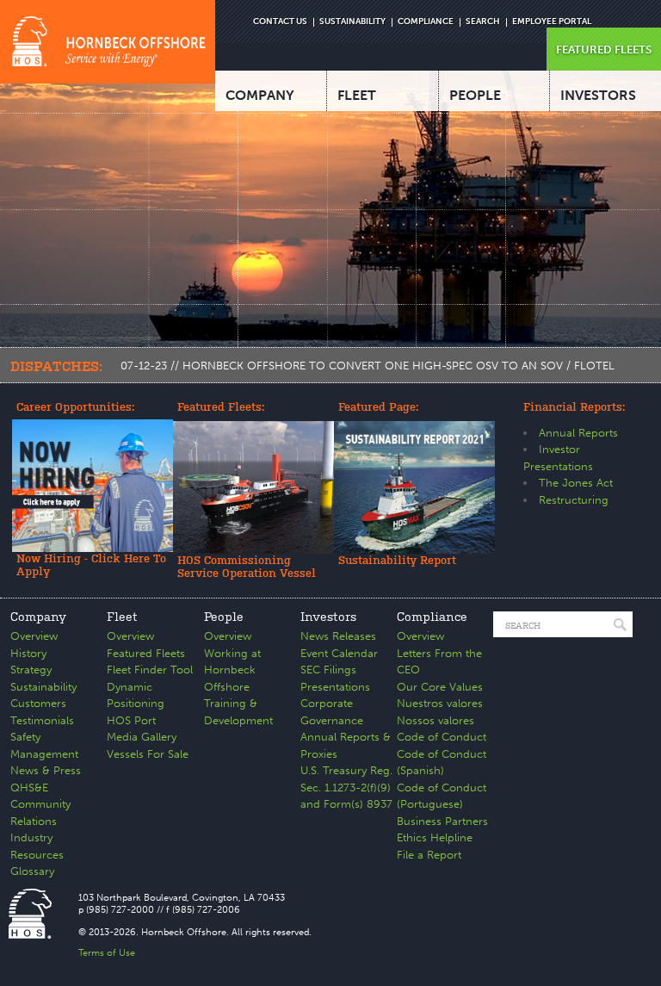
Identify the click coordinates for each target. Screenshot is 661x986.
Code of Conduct (441, 736)
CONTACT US (280, 21)
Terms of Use (106, 952)
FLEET (356, 95)
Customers (38, 703)
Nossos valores (435, 720)
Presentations (335, 686)
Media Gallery (141, 736)
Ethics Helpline (435, 837)
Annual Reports (578, 432)
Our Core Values (440, 686)
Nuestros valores (440, 703)
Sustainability (43, 686)
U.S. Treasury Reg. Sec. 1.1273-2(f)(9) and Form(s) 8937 (346, 787)
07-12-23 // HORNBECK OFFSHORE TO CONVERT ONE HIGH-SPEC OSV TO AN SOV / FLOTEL (367, 365)
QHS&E (29, 787)
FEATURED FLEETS (604, 49)
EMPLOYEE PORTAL (551, 21)
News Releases (338, 635)
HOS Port (131, 720)
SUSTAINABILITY (352, 21)
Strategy (31, 669)
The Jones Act (576, 482)
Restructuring (573, 499)
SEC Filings (328, 669)
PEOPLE (475, 95)
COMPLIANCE (426, 21)
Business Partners (442, 821)
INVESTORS (598, 95)
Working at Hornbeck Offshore (232, 670)
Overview (34, 635)
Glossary (32, 871)
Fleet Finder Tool (150, 669)
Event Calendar (339, 653)
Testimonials (42, 720)
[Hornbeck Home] (107, 42)
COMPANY (259, 95)
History (28, 653)
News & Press (45, 770)
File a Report (429, 854)
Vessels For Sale (147, 753)
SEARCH (483, 21)
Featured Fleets (146, 653)
